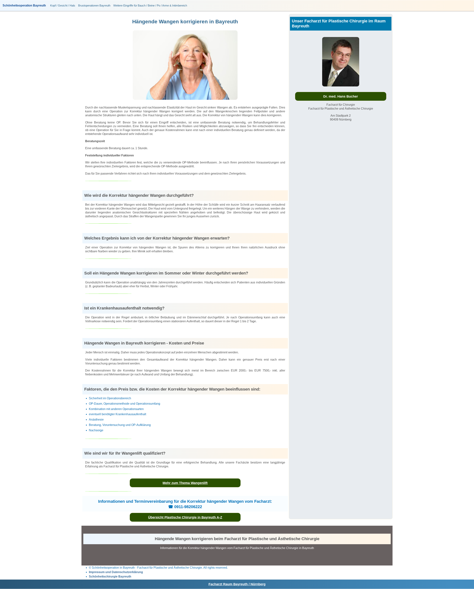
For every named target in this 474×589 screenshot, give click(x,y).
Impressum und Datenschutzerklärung (116, 572)
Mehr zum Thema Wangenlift (185, 483)
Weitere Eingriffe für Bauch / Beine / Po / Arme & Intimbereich (150, 5)
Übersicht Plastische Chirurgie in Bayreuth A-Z (185, 517)
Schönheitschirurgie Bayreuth (110, 576)
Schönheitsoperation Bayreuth (24, 5)
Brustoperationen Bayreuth (94, 5)
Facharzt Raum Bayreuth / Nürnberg (237, 584)
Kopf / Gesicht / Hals (62, 5)
